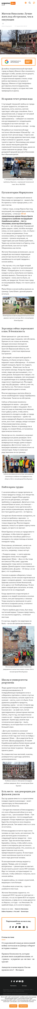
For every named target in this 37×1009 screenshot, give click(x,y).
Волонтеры (24, 911)
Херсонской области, (17, 349)
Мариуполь (6, 268)
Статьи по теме (8, 937)
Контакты (13, 986)
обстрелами (14, 384)
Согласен (13, 1006)
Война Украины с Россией (10, 911)
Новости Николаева (21, 909)
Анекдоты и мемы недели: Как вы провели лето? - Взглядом (16, 968)
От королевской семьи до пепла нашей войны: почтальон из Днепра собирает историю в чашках (18, 946)
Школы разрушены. (17, 741)
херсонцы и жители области (19, 393)
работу (9, 412)
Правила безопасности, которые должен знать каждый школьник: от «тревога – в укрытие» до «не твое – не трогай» (18, 958)
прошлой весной (17, 152)
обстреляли (18, 226)
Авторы (24, 986)
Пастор (4, 798)
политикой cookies (27, 1001)
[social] (10, 927)
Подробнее (23, 1006)
